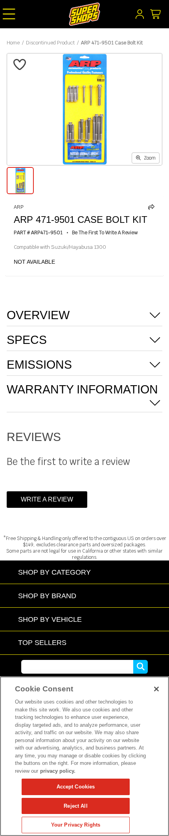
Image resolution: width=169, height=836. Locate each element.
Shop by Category (54, 572)
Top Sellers (42, 642)
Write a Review (47, 499)
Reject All (75, 806)
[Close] (156, 689)
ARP (19, 207)
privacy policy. (57, 771)
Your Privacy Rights (75, 825)
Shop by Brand (47, 596)
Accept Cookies (76, 787)
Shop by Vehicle (50, 619)
